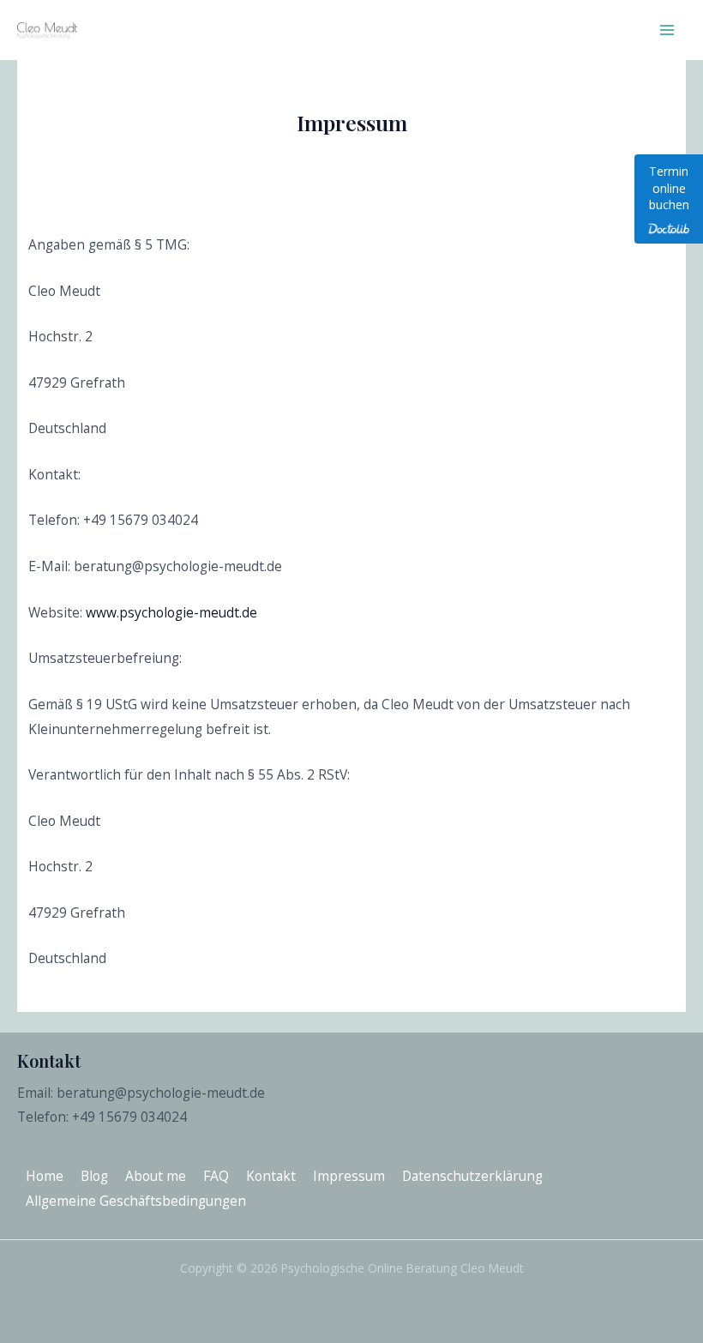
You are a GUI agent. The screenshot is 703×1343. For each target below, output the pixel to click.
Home (44, 1175)
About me (155, 1175)
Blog (94, 1175)
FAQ (216, 1175)
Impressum (349, 1175)
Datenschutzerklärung (472, 1175)
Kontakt (271, 1175)
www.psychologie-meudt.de (171, 612)
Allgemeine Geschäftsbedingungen (136, 1200)
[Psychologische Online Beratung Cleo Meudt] (47, 29)
